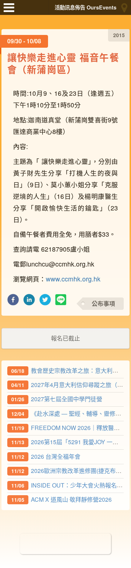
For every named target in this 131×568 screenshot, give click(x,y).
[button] (13, 301)
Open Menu (11, 11)
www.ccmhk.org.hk (73, 278)
